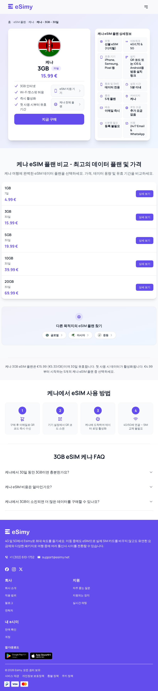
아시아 (81, 335)
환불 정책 (53, 676)
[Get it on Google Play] (16, 655)
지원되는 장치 (81, 595)
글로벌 (55, 335)
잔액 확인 (10, 629)
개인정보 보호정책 (33, 676)
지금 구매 (49, 119)
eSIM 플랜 (19, 22)
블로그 (9, 603)
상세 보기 (144, 193)
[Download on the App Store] (41, 655)
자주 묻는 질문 (81, 588)
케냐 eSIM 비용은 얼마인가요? (28, 486)
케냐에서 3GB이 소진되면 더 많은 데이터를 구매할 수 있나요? (52, 501)
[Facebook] (6, 569)
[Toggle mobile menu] (146, 7)
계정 (7, 637)
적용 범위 (10, 595)
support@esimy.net (55, 557)
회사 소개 (10, 588)
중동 (105, 335)
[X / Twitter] (20, 569)
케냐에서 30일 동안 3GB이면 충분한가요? (37, 472)
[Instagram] (13, 569)
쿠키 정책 (67, 676)
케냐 (31, 22)
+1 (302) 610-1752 (22, 557)
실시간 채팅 (80, 603)
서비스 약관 (12, 676)
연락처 (9, 610)
